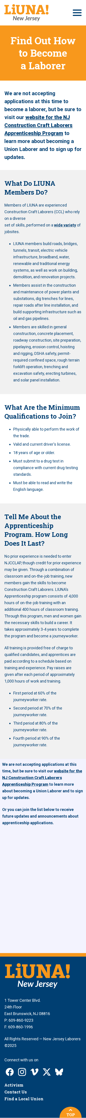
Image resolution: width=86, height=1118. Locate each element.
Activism (13, 1085)
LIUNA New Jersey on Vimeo (34, 1072)
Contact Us (15, 1092)
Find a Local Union (23, 1098)
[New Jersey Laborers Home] (26, 12)
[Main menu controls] (77, 12)
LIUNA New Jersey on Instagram (22, 1072)
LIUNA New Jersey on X (46, 1072)
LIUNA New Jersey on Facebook (9, 1072)
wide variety (65, 225)
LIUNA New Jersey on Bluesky (59, 1072)
